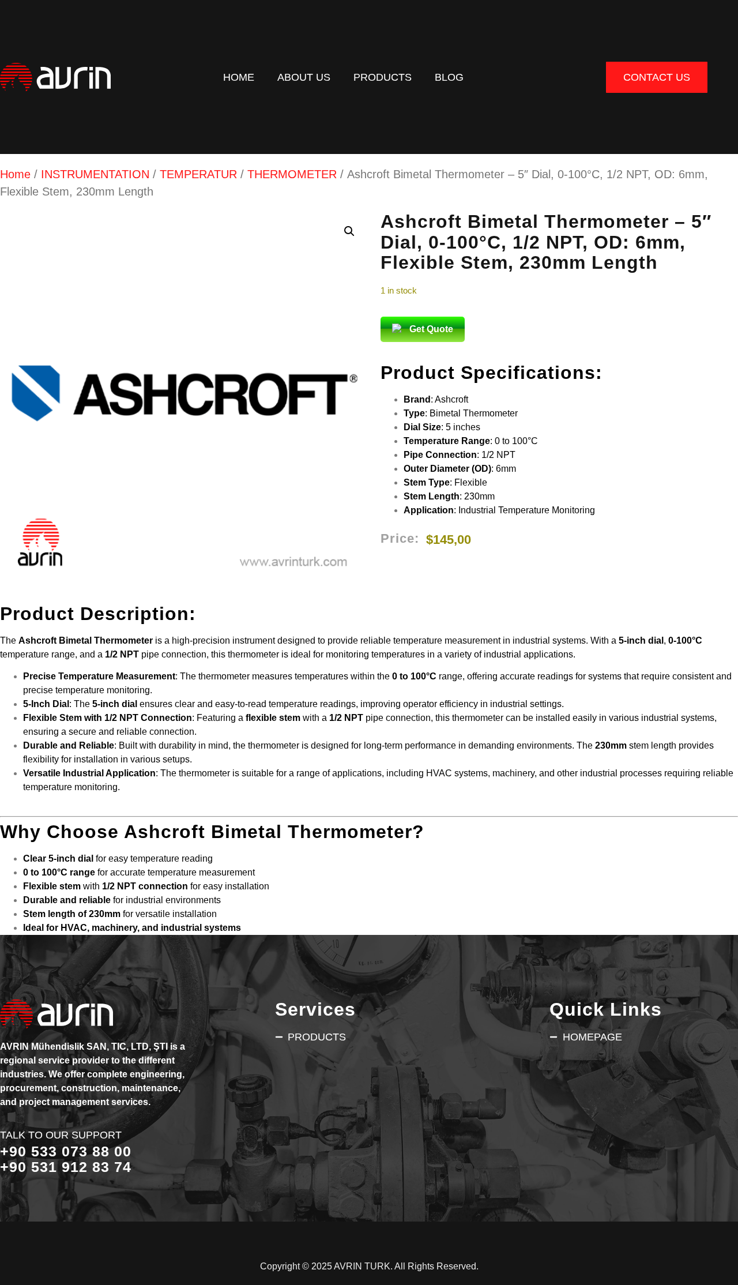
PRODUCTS (382, 77)
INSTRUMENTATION (95, 174)
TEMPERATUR (198, 174)
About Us (303, 77)
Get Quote (431, 329)
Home (238, 77)
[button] (349, 231)
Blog (449, 77)
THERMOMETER (292, 174)
